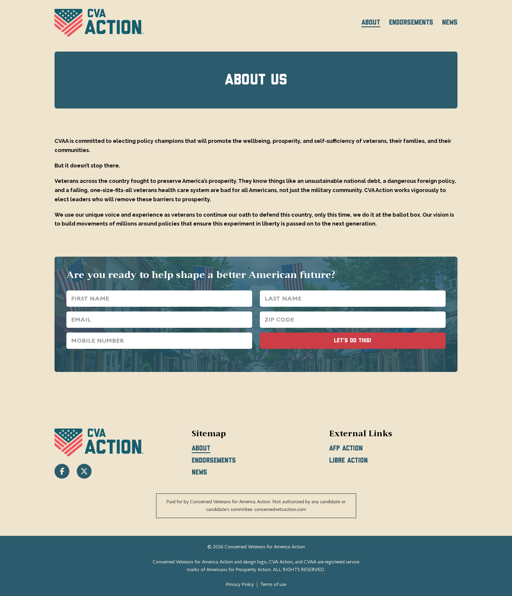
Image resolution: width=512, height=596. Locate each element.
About (370, 22)
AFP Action (346, 448)
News (449, 22)
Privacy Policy (240, 584)
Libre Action (348, 461)
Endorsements (411, 22)
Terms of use (273, 584)
